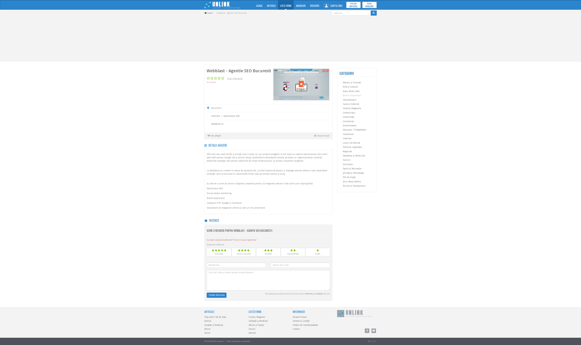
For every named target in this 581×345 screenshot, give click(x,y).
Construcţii (348, 121)
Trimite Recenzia (217, 295)
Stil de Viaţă (348, 177)
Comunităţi (348, 117)
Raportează (323, 135)
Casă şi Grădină (350, 104)
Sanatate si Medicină (213, 325)
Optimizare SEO (231, 116)
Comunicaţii (348, 112)
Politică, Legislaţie (352, 147)
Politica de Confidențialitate (305, 325)
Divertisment (349, 125)
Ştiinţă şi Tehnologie (353, 173)
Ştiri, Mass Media (351, 181)
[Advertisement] (290, 38)
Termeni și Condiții (301, 321)
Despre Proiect (300, 317)
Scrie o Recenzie (235, 78)
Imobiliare (348, 134)
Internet (215, 116)
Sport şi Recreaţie (351, 168)
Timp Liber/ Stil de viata (215, 317)
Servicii (346, 160)
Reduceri (314, 6)
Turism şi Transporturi (354, 185)
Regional (347, 151)
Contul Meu (336, 6)
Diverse (207, 321)
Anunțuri (301, 6)
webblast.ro (217, 124)
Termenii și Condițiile (314, 294)
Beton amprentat (351, 95)
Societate (347, 164)
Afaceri (207, 329)
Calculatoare (349, 99)
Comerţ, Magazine (351, 108)
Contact (296, 329)
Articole (271, 6)
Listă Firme (285, 6)
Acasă (259, 6)
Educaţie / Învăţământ (354, 129)
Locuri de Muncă (351, 142)
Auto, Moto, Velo (351, 91)
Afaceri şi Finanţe (351, 82)
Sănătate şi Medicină (353, 155)
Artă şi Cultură (350, 86)
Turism (207, 333)
